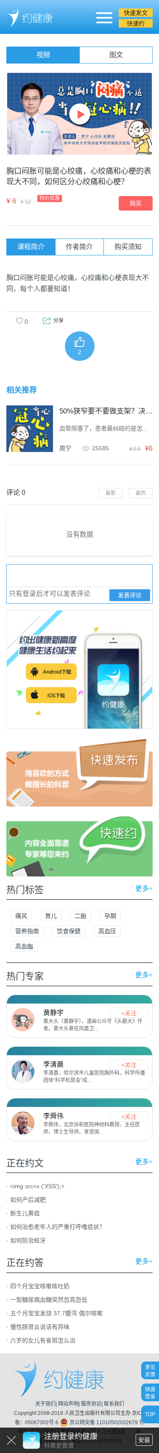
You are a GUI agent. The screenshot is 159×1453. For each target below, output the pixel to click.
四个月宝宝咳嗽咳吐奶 (40, 1286)
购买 (136, 203)
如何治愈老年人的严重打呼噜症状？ (57, 1226)
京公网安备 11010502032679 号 (106, 1422)
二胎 (80, 915)
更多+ (144, 888)
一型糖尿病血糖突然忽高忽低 (48, 1299)
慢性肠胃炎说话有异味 (40, 1326)
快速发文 (136, 12)
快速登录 (150, 1392)
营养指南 (27, 931)
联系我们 (114, 1404)
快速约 (136, 23)
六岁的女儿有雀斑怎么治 (42, 1340)
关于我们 (45, 1404)
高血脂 (24, 946)
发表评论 (130, 595)
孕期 (110, 915)
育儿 (51, 915)
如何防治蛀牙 (28, 1240)
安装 (144, 1439)
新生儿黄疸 (25, 1213)
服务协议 (91, 1404)
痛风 (21, 915)
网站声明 (68, 1404)
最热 (141, 493)
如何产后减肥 (28, 1199)
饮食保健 (69, 931)
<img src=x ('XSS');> (37, 1186)
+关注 (129, 1013)
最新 (111, 493)
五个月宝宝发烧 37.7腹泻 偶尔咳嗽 (56, 1313)
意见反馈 (150, 1370)
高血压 (107, 931)
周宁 (65, 448)
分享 (58, 321)
